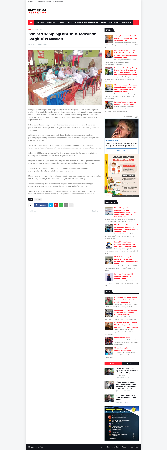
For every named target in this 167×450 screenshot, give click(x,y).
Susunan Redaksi (59, 2)
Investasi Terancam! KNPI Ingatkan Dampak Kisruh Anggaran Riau (124, 276)
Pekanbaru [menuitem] (114, 22)
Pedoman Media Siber (43, 2)
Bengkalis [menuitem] (126, 22)
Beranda (31, 29)
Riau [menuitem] (70, 22)
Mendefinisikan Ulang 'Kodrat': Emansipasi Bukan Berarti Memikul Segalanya (126, 300)
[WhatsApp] (61, 205)
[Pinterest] (56, 205)
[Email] (66, 205)
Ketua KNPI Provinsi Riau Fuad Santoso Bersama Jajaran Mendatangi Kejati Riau (125, 312)
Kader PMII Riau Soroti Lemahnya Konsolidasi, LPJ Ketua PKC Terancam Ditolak (125, 244)
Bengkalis (39, 29)
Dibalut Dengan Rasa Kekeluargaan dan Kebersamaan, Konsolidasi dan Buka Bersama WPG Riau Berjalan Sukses (126, 212)
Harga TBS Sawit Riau (122, 338)
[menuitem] (31, 22)
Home (30, 2)
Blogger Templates (35, 447)
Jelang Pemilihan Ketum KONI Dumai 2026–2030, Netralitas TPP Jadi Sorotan (125, 38)
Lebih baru (33, 211)
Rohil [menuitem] (103, 22)
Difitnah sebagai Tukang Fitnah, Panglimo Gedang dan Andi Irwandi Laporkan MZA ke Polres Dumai (126, 385)
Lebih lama (96, 211)
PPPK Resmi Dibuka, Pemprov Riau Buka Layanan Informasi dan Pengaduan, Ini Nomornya (126, 325)
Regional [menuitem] (51, 22)
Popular (113, 363)
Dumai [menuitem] (61, 22)
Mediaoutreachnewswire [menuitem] (86, 22)
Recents (130, 363)
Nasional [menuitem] (40, 22)
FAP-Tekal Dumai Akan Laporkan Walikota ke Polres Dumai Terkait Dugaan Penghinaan (127, 372)
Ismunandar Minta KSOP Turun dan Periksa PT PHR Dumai (126, 398)
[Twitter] (51, 205)
